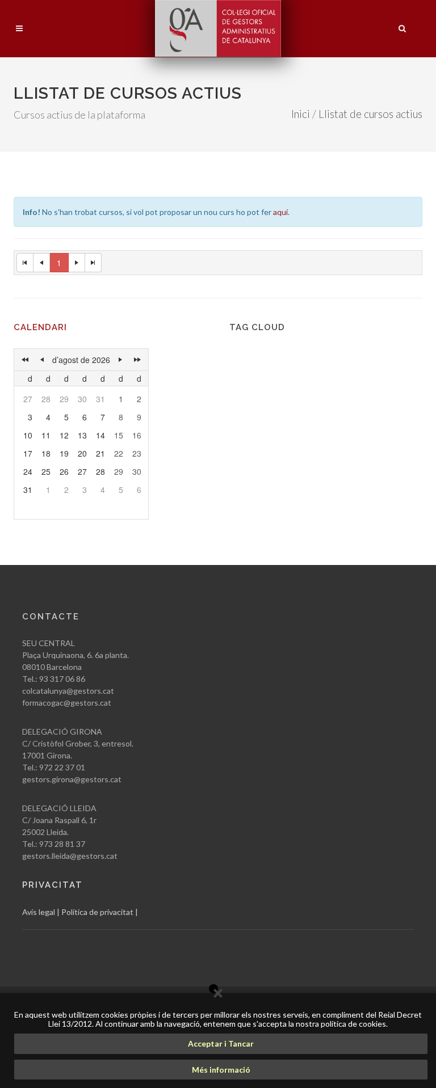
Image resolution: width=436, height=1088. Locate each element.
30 (82, 398)
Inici (300, 114)
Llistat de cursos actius (370, 114)
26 (64, 471)
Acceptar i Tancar (221, 1043)
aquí (280, 212)
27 (27, 398)
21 (100, 453)
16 (136, 435)
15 (118, 435)
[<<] (24, 359)
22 (118, 453)
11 (46, 435)
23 (136, 453)
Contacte (50, 617)
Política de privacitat (97, 912)
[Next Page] (77, 262)
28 (46, 398)
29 (64, 398)
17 (27, 453)
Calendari (40, 327)
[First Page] (24, 262)
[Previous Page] (41, 262)
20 (82, 453)
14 (100, 435)
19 (64, 453)
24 (27, 471)
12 (64, 435)
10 (27, 435)
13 (82, 435)
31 (100, 398)
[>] (120, 359)
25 (46, 471)
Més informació (221, 1069)
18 (46, 453)
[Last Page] (93, 262)
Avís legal (38, 912)
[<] (42, 359)
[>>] (137, 359)
